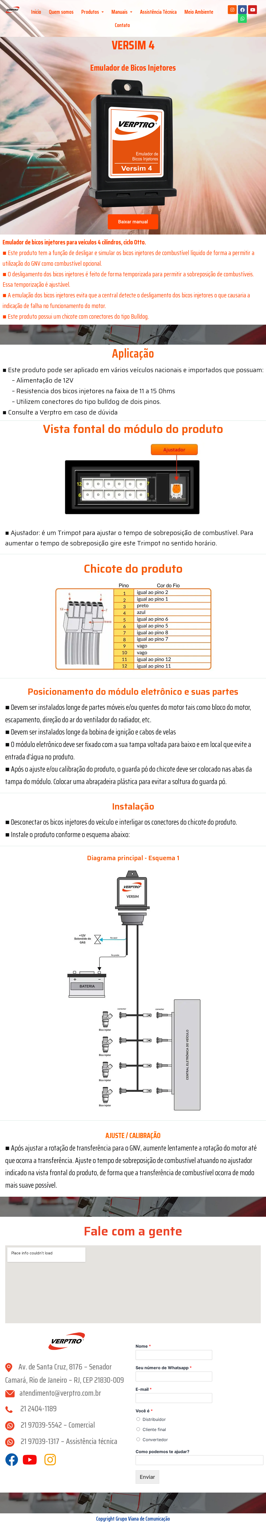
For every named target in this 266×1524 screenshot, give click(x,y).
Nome (143, 1346)
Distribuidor (154, 1419)
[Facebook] (242, 9)
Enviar (147, 1477)
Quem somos (61, 12)
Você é (144, 1410)
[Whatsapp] (242, 18)
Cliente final (154, 1429)
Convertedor (155, 1439)
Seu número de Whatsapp (164, 1367)
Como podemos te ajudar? (162, 1451)
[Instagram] (232, 9)
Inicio (36, 12)
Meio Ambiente (198, 12)
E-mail (144, 1389)
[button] (92, 11)
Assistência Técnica (158, 12)
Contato (122, 25)
